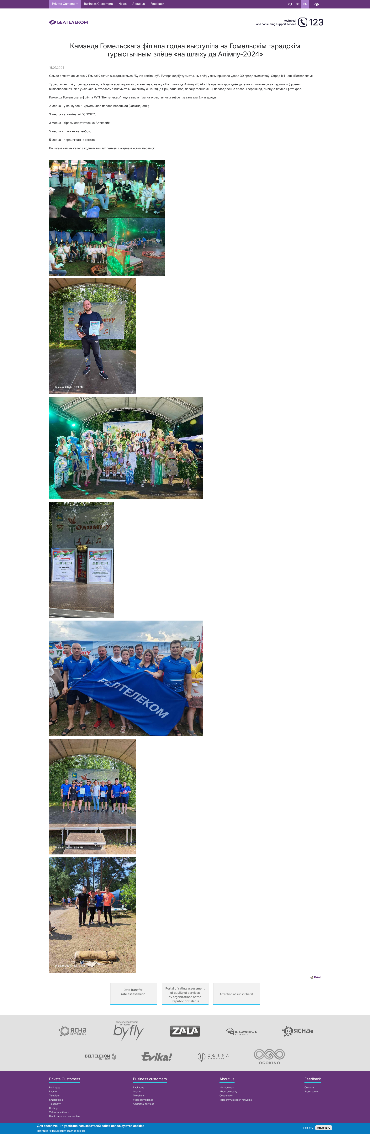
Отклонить (323, 1127)
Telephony (55, 1103)
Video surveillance (59, 1112)
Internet (53, 1091)
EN (305, 4)
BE (297, 4)
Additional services (143, 1103)
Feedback (157, 4)
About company (228, 1091)
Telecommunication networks (235, 1099)
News (123, 4)
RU (290, 4)
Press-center (311, 1091)
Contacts (309, 1087)
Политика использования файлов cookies (61, 1131)
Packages (54, 1087)
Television (54, 1095)
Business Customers (98, 4)
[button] (107, 274)
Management (226, 1087)
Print (317, 977)
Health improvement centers (64, 1116)
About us (138, 4)
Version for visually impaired (316, 4)
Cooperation (226, 1095)
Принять (308, 1127)
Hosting (53, 1108)
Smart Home (56, 1099)
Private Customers (65, 4)
